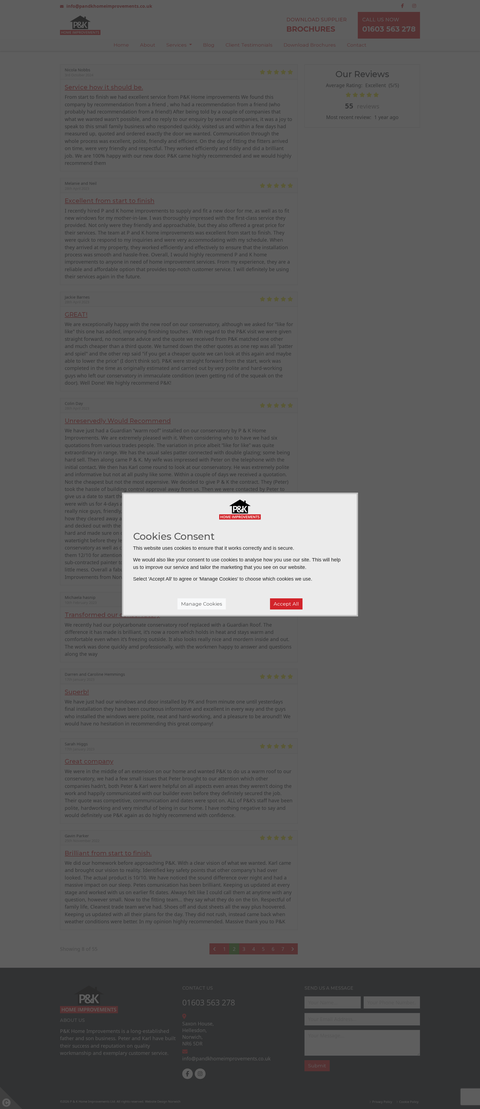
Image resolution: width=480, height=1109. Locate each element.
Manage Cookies (201, 604)
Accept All (286, 604)
